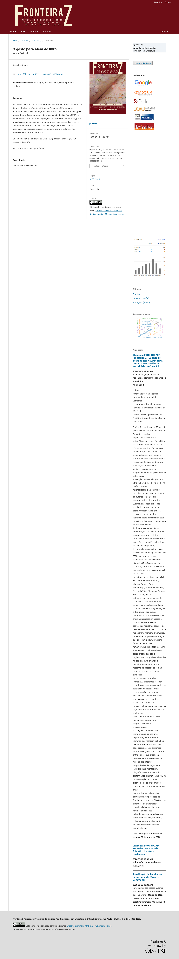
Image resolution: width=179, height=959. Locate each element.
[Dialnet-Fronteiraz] (143, 103)
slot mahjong (139, 178)
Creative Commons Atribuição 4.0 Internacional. (89, 926)
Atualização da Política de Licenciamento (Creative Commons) (147, 877)
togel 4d (137, 194)
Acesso (168, 2)
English (136, 294)
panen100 (137, 189)
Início (15, 40)
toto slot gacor (139, 173)
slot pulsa (137, 151)
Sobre (11, 31)
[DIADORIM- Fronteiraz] (143, 95)
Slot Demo (137, 145)
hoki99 (136, 200)
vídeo (94, 123)
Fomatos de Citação (99, 166)
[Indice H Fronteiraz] (149, 277)
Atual (23, 31)
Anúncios (47, 31)
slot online (138, 184)
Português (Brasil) (141, 302)
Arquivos (34, 31)
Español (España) (141, 298)
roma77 (136, 162)
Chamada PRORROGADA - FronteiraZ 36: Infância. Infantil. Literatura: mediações (147, 850)
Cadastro (158, 2)
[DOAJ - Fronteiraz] (144, 110)
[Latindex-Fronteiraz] (144, 129)
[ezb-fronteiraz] (144, 119)
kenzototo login (140, 140)
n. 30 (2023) (36, 40)
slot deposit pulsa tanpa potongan (149, 135)
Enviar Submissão (143, 63)
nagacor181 (138, 156)
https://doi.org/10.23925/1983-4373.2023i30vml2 (40, 74)
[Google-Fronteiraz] (143, 85)
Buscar (165, 31)
